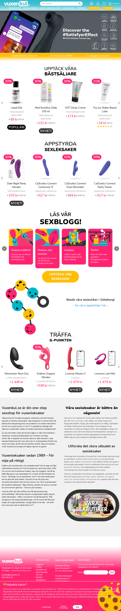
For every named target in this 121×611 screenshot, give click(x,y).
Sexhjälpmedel (30, 8)
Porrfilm (81, 8)
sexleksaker (79, 421)
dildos (93, 476)
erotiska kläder (79, 479)
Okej (77, 607)
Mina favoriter (42, 572)
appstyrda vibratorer (72, 467)
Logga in (39, 564)
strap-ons (68, 479)
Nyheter (39, 577)
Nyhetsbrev (41, 580)
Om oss (39, 575)
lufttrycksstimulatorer (91, 459)
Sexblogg (108, 8)
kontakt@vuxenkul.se (11, 575)
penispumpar (91, 479)
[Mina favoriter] (104, 3)
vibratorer (101, 476)
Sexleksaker (15, 8)
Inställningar (46, 607)
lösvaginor (110, 476)
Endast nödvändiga (63, 607)
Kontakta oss (41, 569)
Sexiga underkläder (50, 8)
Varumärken (68, 8)
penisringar (85, 476)
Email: (80, 572)
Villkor (39, 567)
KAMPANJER (94, 8)
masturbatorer (86, 461)
